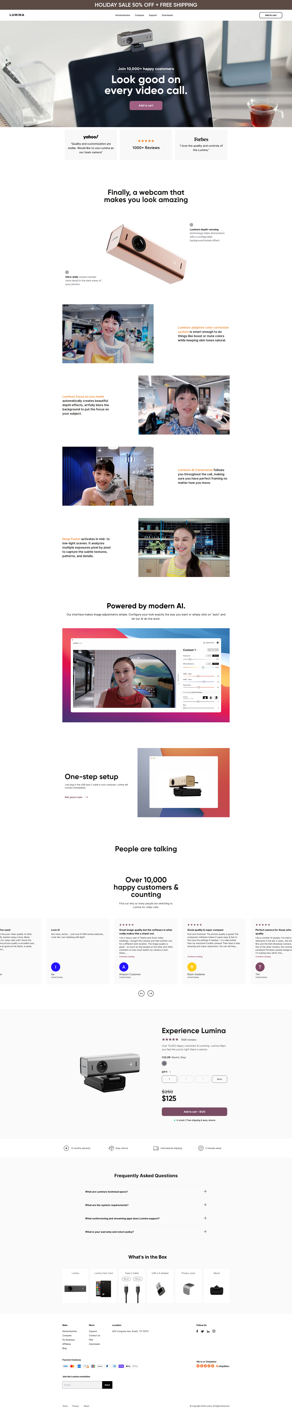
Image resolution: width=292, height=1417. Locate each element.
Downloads (167, 15)
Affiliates (66, 1344)
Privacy (75, 1406)
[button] (141, 993)
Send (107, 1385)
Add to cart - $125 (194, 1111)
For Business (68, 1339)
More (219, 1079)
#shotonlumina (122, 15)
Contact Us (94, 1335)
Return (86, 1406)
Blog (64, 1348)
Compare (139, 15)
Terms (65, 1406)
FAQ (91, 1339)
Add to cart (270, 15)
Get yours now (73, 797)
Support (153, 15)
